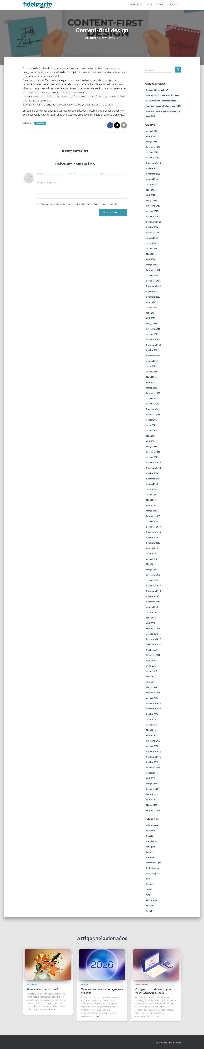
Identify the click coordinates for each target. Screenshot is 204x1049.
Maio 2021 (151, 436)
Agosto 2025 (152, 179)
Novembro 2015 (153, 757)
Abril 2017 (150, 682)
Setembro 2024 (153, 232)
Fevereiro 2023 (153, 329)
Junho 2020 (151, 495)
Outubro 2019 (152, 537)
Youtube (149, 911)
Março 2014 (151, 805)
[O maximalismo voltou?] (48, 964)
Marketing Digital (154, 863)
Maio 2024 (151, 254)
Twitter (149, 889)
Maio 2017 (151, 677)
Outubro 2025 (152, 168)
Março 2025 (151, 200)
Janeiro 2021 (152, 457)
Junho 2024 (151, 249)
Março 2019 (151, 570)
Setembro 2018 (153, 602)
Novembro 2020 (153, 468)
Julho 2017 (151, 666)
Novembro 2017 (153, 644)
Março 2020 (151, 511)
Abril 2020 (150, 505)
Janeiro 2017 (152, 698)
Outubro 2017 (152, 650)
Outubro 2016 (152, 714)
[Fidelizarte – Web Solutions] (38, 4)
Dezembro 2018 (153, 586)
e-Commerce (152, 825)
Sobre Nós (160, 5)
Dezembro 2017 (153, 639)
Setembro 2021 (153, 414)
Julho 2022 (151, 366)
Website (149, 905)
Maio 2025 (151, 190)
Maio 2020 (151, 500)
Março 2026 (151, 142)
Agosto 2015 (152, 773)
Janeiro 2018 (152, 634)
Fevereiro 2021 (153, 452)
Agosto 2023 (152, 302)
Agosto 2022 (152, 361)
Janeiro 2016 (152, 746)
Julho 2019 (151, 553)
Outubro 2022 (152, 350)
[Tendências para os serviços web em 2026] (102, 964)
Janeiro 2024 (152, 275)
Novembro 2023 (153, 286)
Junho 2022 (151, 372)
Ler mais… (52, 1009)
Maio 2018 (151, 618)
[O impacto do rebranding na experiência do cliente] (156, 964)
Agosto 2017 (152, 661)
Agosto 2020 (152, 484)
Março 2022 (151, 388)
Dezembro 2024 (153, 217)
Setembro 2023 (153, 297)
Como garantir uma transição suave (162, 95)
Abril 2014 (150, 800)
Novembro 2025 (153, 163)
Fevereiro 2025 (153, 206)
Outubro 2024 (152, 227)
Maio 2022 (151, 377)
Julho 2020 (151, 489)
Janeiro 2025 (152, 211)
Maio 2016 (151, 730)
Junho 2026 (151, 131)
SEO (148, 879)
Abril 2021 (150, 441)
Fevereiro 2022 (153, 393)
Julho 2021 (151, 425)
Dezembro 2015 (153, 751)
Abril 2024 (150, 259)
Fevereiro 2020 (153, 516)
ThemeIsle (176, 1043)
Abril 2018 (150, 623)
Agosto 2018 (152, 607)
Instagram (151, 847)
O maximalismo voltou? (157, 90)
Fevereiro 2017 (153, 693)
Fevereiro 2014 (153, 810)
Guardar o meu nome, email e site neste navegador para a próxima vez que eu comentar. (80, 204)
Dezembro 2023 (153, 281)
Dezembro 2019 (153, 527)
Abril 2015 (150, 778)
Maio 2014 (151, 794)
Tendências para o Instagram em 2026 (163, 106)
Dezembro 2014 (153, 789)
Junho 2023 (151, 307)
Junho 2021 (151, 430)
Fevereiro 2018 (153, 628)
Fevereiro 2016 (153, 741)
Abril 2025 (150, 195)
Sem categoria (153, 873)
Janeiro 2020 (152, 521)
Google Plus (151, 841)
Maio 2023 (151, 313)
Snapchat (150, 884)
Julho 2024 (151, 243)
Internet (149, 852)
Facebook (150, 831)
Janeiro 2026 (152, 152)
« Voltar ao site (136, 5)
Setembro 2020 (153, 479)
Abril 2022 (150, 382)
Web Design (40, 123)
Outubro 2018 (152, 596)
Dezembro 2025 (153, 158)
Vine (148, 895)
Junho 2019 (151, 559)
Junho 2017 (151, 671)
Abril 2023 (150, 318)
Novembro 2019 (153, 532)
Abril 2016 (150, 735)
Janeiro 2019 (152, 580)
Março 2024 (151, 265)
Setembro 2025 (153, 174)
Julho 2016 (151, 719)
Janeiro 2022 (152, 398)
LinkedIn (150, 857)
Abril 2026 (150, 136)
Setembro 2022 (153, 356)
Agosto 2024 (152, 238)
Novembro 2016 (153, 709)
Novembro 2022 (153, 345)
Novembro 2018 (153, 591)
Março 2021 (151, 446)
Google (149, 836)
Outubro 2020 (152, 473)
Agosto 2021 (152, 420)
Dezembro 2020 (153, 463)
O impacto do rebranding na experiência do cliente (153, 990)
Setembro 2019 (153, 543)
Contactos (174, 5)
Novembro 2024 (153, 222)
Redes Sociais (152, 868)
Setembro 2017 (153, 655)
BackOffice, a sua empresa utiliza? (161, 101)
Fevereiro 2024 (153, 270)
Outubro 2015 (152, 762)
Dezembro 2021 (153, 404)
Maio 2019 (151, 564)
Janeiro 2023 (152, 334)
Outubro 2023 (152, 291)
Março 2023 (151, 323)
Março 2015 (151, 784)
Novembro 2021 (153, 409)
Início (149, 5)
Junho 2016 (151, 725)
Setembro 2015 (153, 768)
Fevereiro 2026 (153, 147)
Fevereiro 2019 (153, 575)
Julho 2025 (151, 184)
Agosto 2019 (152, 548)
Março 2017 (151, 687)
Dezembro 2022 (153, 339)
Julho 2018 (151, 612)
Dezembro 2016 (153, 703)
